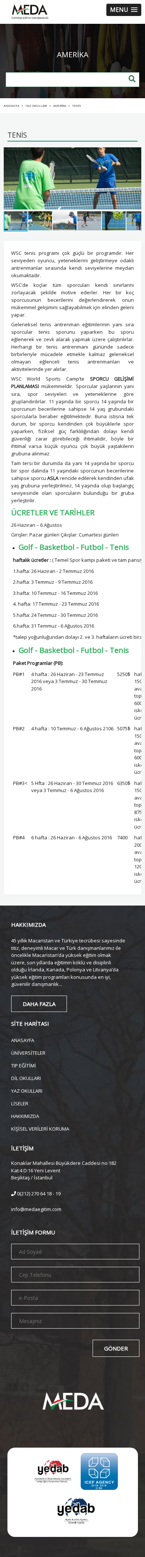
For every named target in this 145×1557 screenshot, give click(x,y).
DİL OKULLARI (26, 1077)
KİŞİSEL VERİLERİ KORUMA (40, 1128)
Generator (14, 1541)
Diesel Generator (88, 1541)
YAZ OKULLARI (26, 1090)
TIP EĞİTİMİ (23, 1065)
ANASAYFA (22, 1039)
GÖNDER (116, 1348)
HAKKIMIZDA (25, 1115)
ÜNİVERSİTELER (28, 1052)
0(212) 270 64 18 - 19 (38, 1193)
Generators (46, 1541)
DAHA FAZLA (39, 1003)
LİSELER (19, 1103)
